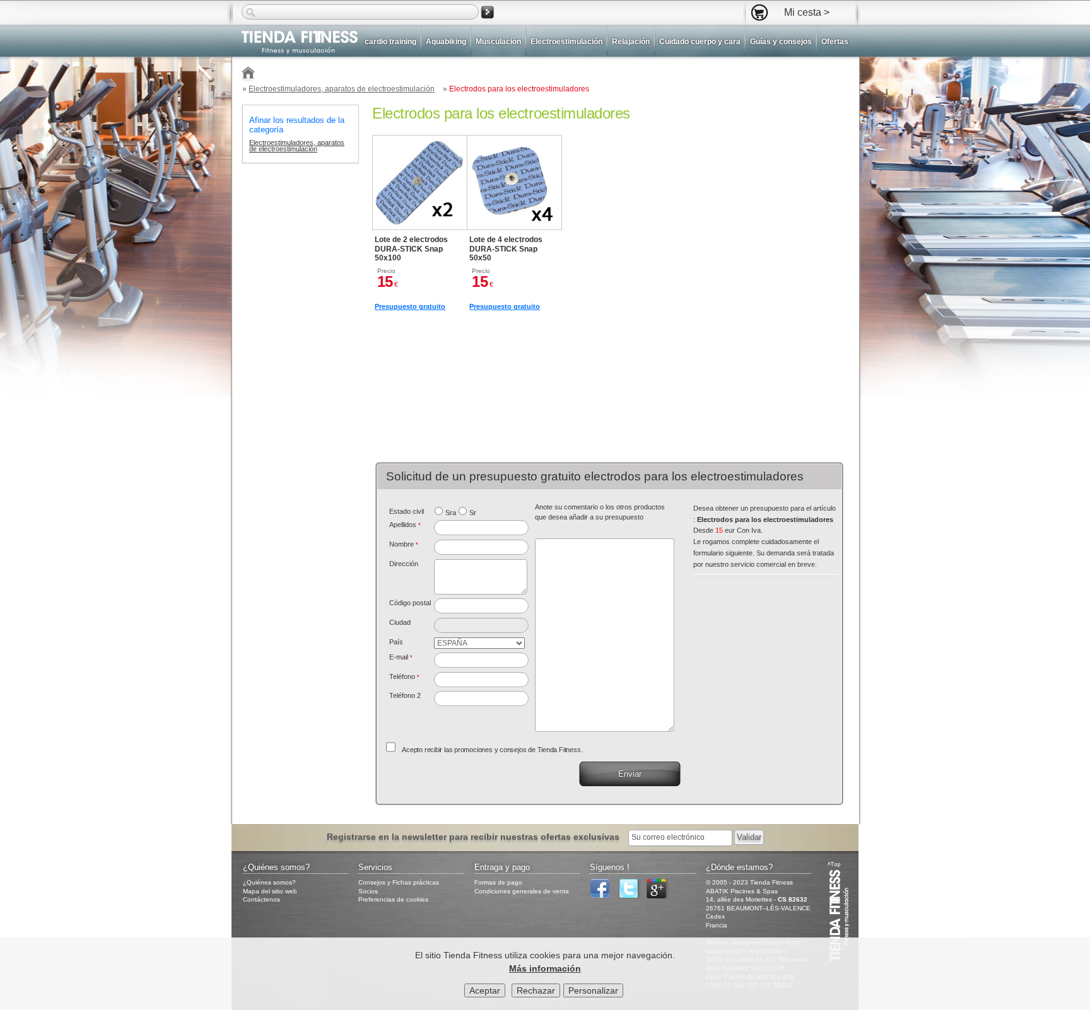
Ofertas (834, 41)
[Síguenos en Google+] (660, 896)
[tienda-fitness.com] (294, 42)
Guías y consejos (781, 41)
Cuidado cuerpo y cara (700, 41)
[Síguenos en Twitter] (631, 896)
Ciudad (400, 622)
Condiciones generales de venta (521, 891)
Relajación (631, 41)
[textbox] (481, 605)
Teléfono (404, 676)
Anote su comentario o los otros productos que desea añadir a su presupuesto (600, 512)
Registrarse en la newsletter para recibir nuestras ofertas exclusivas (474, 837)
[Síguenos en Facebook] (603, 896)
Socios (368, 891)
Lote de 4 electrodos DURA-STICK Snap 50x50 (505, 249)
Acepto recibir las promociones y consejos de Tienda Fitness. (492, 749)
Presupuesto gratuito (410, 306)
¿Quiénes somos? (269, 882)
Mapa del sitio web (270, 891)
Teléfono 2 (405, 695)
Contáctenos (261, 899)
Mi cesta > (806, 12)
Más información (545, 968)
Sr (472, 512)
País (396, 642)
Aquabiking (446, 41)
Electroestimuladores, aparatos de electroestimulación (342, 88)
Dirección (403, 563)
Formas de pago (498, 882)
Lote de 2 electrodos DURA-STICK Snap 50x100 (411, 249)
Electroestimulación (566, 41)
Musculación (498, 41)
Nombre (403, 544)
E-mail (401, 657)
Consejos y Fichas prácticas (398, 882)
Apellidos (405, 524)
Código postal (410, 603)
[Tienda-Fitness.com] (248, 75)
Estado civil (406, 511)
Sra (450, 512)
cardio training (390, 41)
